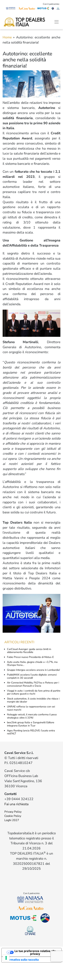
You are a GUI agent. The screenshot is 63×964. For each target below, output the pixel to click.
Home (7, 37)
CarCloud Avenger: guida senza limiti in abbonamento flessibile (29, 650)
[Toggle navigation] (56, 22)
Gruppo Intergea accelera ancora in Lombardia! (33, 670)
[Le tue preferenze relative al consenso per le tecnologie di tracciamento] (6, 957)
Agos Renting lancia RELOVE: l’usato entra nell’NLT (31, 732)
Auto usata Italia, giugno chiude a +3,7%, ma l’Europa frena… (32, 663)
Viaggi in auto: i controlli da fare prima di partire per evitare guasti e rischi (33, 692)
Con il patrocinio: (51, 4)
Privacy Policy (13, 812)
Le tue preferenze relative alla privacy (35, 952)
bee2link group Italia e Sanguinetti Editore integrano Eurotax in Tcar (30, 724)
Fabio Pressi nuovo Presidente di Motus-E (30, 657)
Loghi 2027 (11, 820)
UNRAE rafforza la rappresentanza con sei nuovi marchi (31, 708)
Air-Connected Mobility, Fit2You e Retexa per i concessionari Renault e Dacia (33, 684)
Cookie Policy (12, 816)
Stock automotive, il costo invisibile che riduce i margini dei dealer (33, 700)
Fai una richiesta (16, 804)
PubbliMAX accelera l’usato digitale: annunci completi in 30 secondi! (32, 676)
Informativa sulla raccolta (21, 959)
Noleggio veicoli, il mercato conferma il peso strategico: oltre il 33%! (32, 716)
